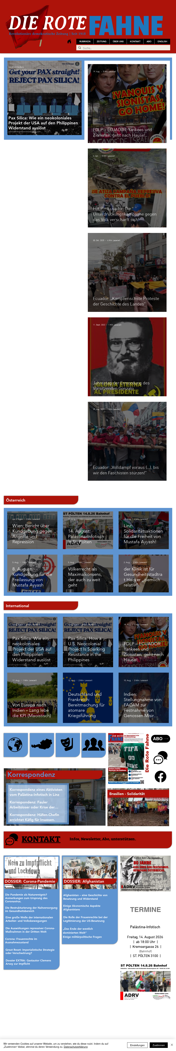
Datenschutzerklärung (76, 1046)
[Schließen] (172, 1045)
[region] (16, 745)
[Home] (69, 41)
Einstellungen (137, 1045)
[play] (162, 823)
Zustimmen (159, 1045)
